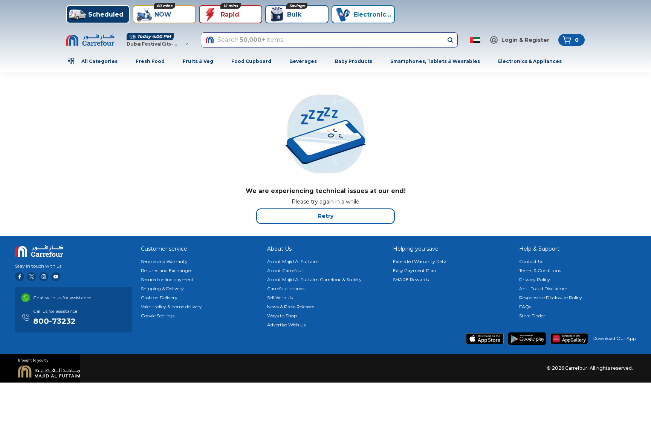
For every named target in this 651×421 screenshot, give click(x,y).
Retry (325, 216)
